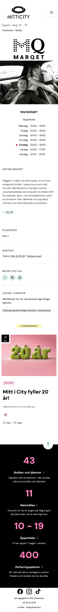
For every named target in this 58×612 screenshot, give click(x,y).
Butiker (18, 30)
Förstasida (7, 30)
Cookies (20, 607)
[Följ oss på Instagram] (29, 591)
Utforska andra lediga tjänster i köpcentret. (26, 310)
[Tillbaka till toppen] (48, 444)
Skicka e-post (34, 256)
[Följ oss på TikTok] (38, 591)
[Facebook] (4, 277)
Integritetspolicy (33, 607)
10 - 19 (14, 25)
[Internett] (19, 277)
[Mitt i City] (18, 12)
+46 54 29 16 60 (29, 602)
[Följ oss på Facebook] (20, 591)
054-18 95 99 (17, 256)
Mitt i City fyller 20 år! (25, 395)
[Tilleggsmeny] (51, 12)
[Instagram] (12, 277)
